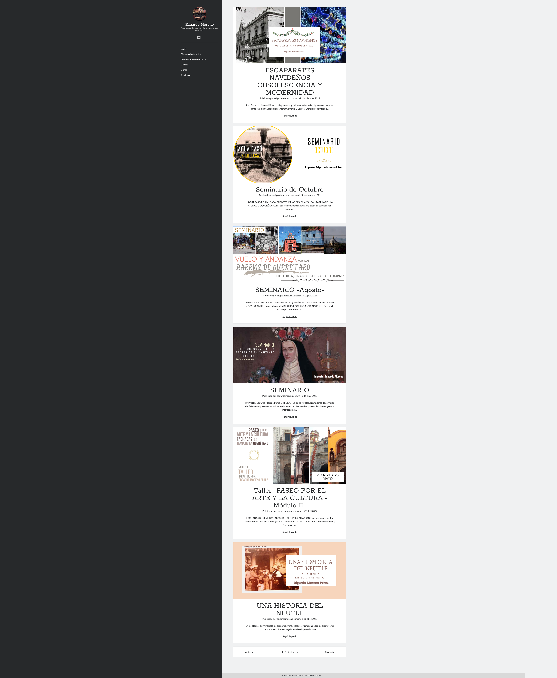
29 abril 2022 (310, 511)
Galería (184, 64)
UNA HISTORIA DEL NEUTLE (289, 570)
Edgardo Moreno (199, 24)
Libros (184, 69)
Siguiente (329, 651)
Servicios (185, 75)
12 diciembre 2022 (310, 98)
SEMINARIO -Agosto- (289, 254)
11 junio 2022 (310, 395)
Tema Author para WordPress (292, 675)
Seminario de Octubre (289, 154)
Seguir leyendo (290, 115)
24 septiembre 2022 (310, 195)
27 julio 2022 (310, 295)
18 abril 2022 (310, 618)
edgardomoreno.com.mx (286, 98)
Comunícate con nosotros (193, 59)
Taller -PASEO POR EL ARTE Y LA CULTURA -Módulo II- (289, 455)
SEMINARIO (289, 355)
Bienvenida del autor (191, 54)
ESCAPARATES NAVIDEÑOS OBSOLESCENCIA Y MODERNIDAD (289, 35)
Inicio (183, 48)
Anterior (249, 651)
